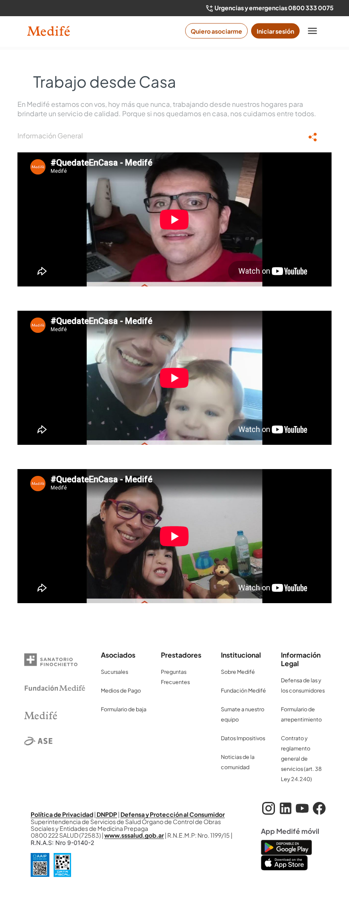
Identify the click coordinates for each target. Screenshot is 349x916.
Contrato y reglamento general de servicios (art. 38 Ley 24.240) (301, 758)
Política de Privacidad (62, 814)
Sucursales (114, 671)
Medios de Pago (121, 690)
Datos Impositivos (243, 738)
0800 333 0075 (311, 7)
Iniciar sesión (275, 31)
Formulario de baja (123, 709)
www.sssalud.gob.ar (134, 835)
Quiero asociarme (216, 31)
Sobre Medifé (238, 671)
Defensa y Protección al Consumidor (172, 814)
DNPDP (106, 814)
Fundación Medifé (243, 690)
